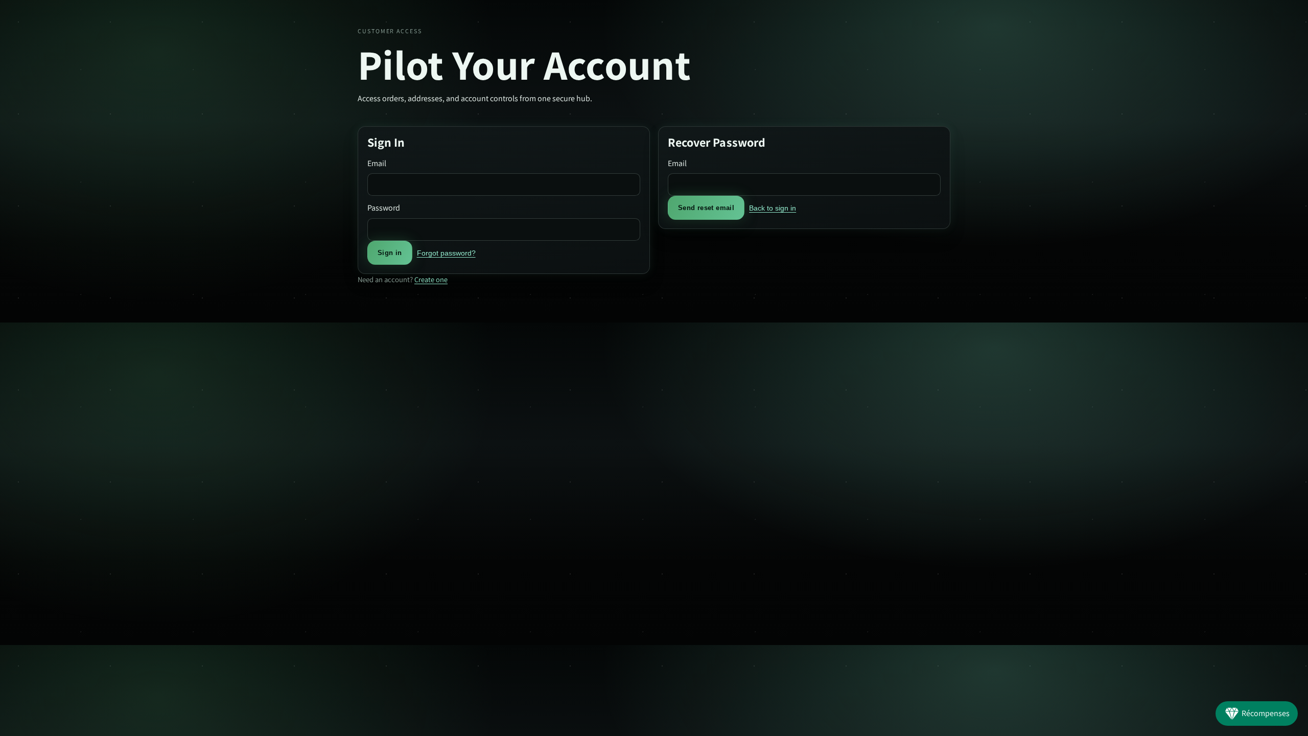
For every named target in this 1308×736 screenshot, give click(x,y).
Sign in (390, 253)
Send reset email (706, 208)
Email (376, 163)
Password (383, 207)
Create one (431, 279)
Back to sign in (772, 208)
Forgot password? (446, 253)
